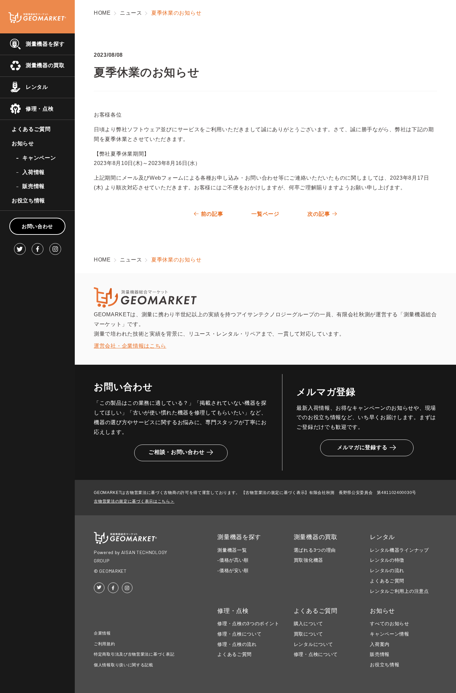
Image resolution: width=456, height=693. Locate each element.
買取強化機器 (308, 560)
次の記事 (318, 214)
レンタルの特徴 (387, 560)
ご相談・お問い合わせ (176, 452)
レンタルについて (313, 644)
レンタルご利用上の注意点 (399, 591)
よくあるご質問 (31, 129)
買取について (308, 634)
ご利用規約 (104, 644)
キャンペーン (39, 158)
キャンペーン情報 (389, 634)
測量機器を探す (45, 44)
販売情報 (33, 186)
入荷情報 (33, 172)
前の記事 (212, 214)
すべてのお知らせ (389, 623)
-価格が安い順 (233, 570)
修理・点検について (239, 634)
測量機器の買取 (45, 65)
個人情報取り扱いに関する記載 (123, 665)
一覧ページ (265, 214)
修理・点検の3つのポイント (248, 623)
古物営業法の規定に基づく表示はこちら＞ (134, 501)
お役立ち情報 (28, 200)
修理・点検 (40, 109)
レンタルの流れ (387, 570)
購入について (308, 623)
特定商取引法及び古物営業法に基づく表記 (134, 654)
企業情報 (102, 633)
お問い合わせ (37, 226)
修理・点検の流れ (237, 644)
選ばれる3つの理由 (315, 550)
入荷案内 (380, 644)
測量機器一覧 (232, 550)
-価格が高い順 (233, 560)
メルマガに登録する (362, 447)
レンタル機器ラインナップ (399, 550)
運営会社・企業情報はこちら (130, 346)
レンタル (37, 87)
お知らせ (23, 143)
